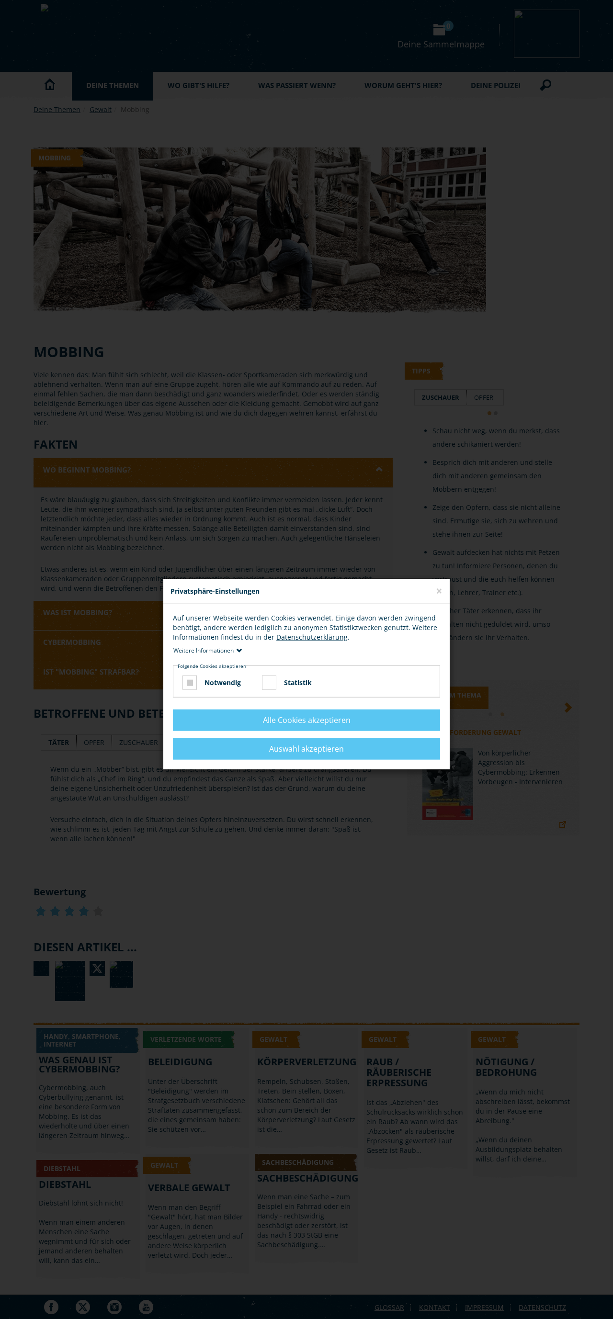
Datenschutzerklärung (312, 637)
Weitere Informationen (203, 650)
